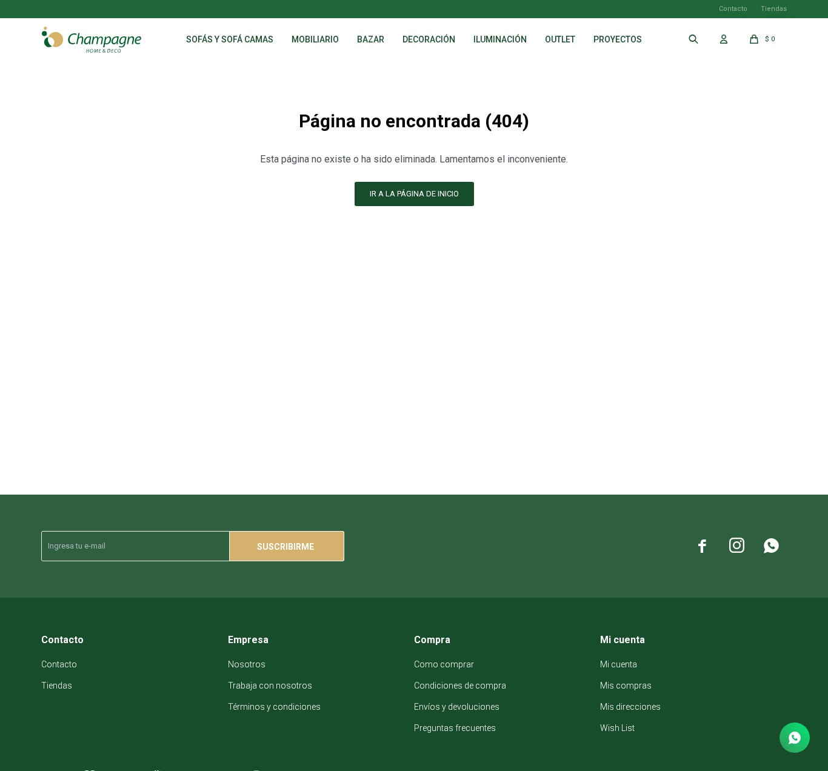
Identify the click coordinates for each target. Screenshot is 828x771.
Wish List (617, 728)
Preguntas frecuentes (455, 728)
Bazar (370, 39)
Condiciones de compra (460, 685)
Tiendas (774, 9)
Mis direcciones (630, 707)
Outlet (560, 39)
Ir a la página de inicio (414, 193)
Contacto (733, 9)
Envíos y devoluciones (456, 707)
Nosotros (246, 664)
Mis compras (626, 685)
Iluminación (500, 39)
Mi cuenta (618, 664)
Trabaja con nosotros (270, 685)
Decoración (428, 39)
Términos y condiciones (274, 707)
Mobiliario (315, 39)
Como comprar (444, 664)
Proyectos (617, 39)
